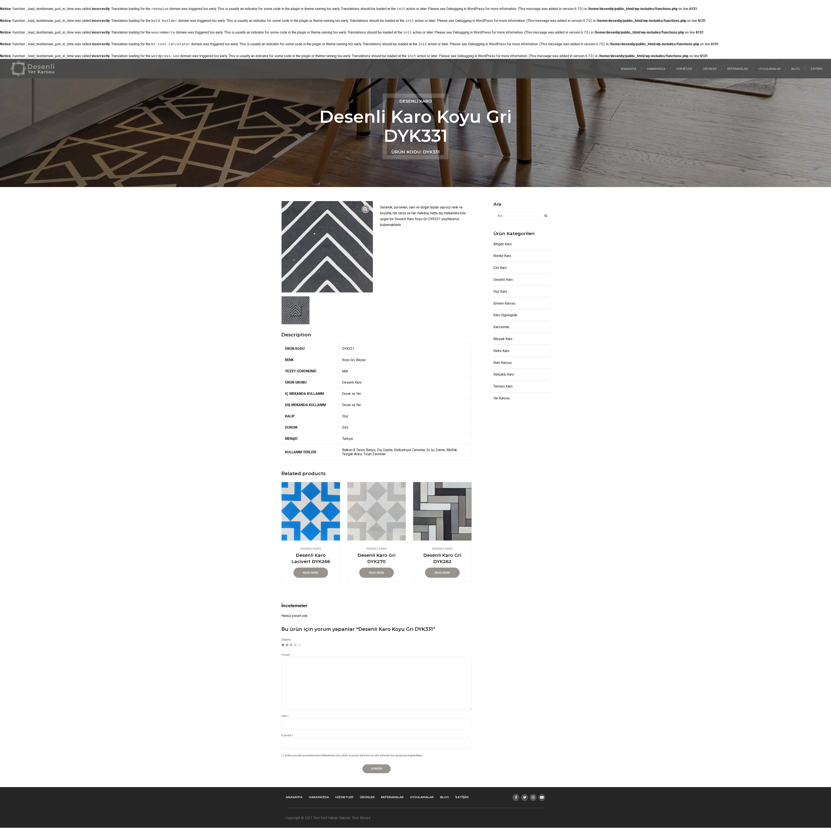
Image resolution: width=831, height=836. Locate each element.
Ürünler (710, 68)
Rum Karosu (502, 363)
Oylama (286, 639)
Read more (310, 572)
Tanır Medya (361, 818)
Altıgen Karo (502, 244)
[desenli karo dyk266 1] (311, 511)
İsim (285, 716)
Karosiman (501, 327)
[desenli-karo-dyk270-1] (376, 511)
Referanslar (737, 68)
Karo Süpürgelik (505, 315)
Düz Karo (500, 291)
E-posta (287, 735)
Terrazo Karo (503, 386)
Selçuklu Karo (503, 374)
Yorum (285, 654)
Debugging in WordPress (465, 9)
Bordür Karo (502, 256)
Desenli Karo (415, 101)
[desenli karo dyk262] (442, 511)
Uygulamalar (770, 68)
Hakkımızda (656, 68)
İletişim (816, 68)
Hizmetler (684, 68)
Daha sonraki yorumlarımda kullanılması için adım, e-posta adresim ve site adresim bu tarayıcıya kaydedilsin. (354, 755)
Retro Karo (501, 351)
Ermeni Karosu (504, 303)
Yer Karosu (501, 398)
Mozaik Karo (502, 339)
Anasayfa (628, 68)
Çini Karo (500, 268)
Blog (795, 68)
